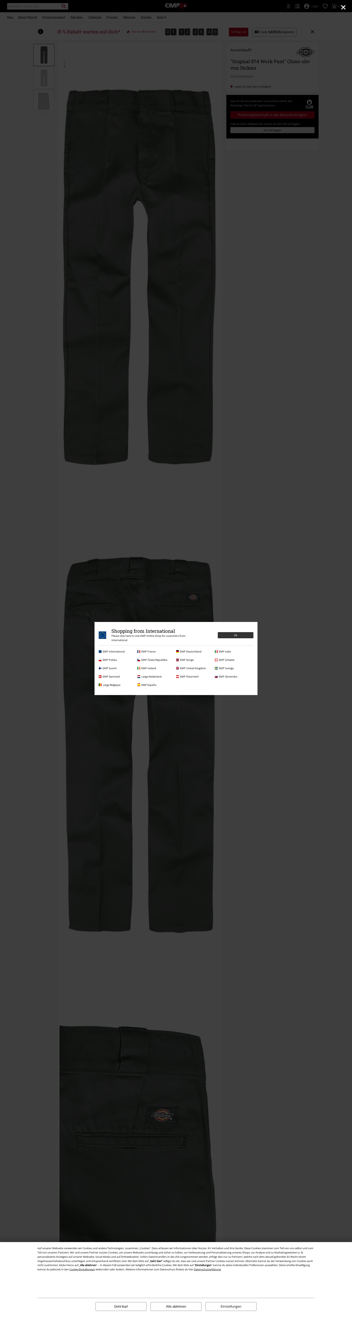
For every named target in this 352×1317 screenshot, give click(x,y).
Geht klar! (121, 1306)
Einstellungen (231, 1306)
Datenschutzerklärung (207, 1269)
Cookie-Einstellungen (82, 1269)
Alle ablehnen (176, 1306)
